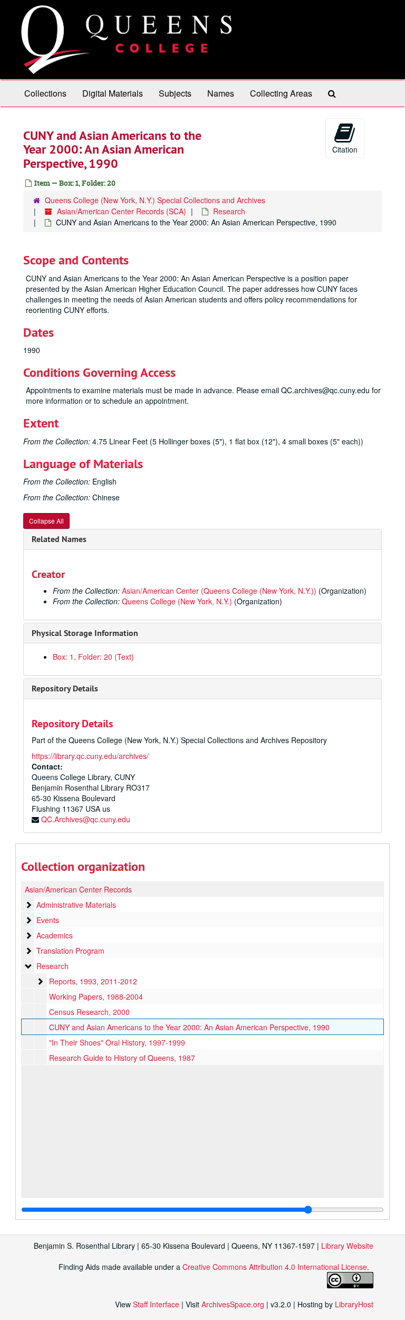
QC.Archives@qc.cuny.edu (85, 819)
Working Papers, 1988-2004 (96, 996)
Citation (345, 149)
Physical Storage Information (85, 633)
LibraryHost (354, 1304)
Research (229, 211)
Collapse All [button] (46, 520)
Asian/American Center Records (78, 889)
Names (220, 93)
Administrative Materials (76, 904)
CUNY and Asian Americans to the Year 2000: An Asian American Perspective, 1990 (189, 1027)
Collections (45, 93)
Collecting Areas (281, 93)
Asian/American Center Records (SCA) (121, 211)
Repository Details (65, 688)
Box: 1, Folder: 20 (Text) (93, 656)
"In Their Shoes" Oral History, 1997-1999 (117, 1042)
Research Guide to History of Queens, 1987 (122, 1057)
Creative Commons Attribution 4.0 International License (274, 1266)
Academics (54, 935)
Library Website (347, 1245)
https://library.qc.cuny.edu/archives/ (90, 756)
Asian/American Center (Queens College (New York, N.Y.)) (219, 590)
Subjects (175, 93)
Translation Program (70, 950)
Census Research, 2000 (89, 1011)
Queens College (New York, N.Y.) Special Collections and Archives (155, 200)
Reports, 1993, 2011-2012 (93, 981)
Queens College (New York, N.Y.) (177, 601)
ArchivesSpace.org (232, 1304)
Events (47, 920)
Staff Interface (156, 1304)
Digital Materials (112, 93)
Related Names (59, 539)
